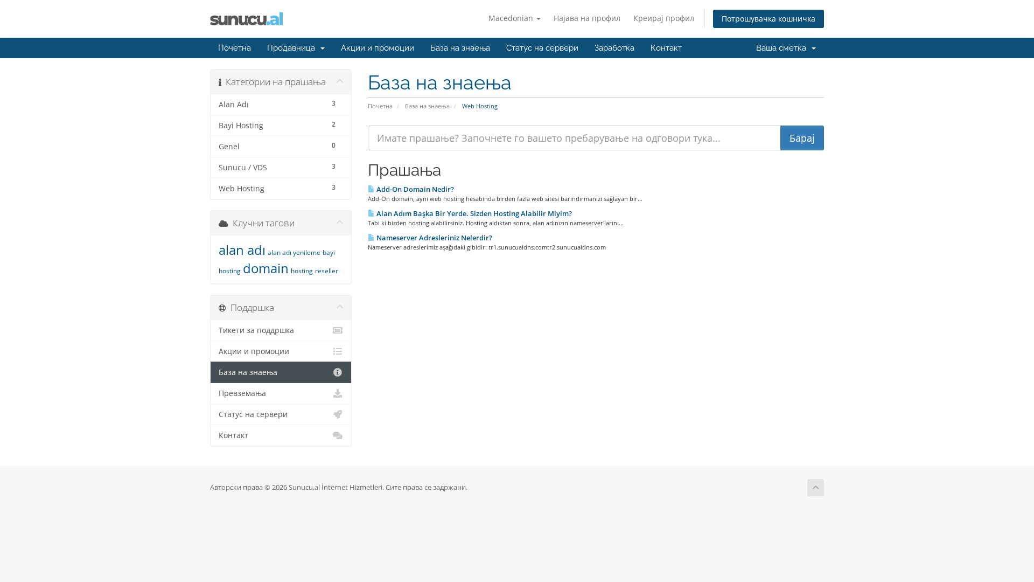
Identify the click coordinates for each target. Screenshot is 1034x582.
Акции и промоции (377, 48)
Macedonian (511, 18)
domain (266, 268)
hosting (302, 270)
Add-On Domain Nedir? (414, 189)
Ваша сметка (783, 48)
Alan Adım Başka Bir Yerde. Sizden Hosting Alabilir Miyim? (473, 213)
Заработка (614, 48)
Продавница (293, 48)
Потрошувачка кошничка (768, 18)
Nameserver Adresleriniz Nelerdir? (433, 237)
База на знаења (460, 48)
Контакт (666, 48)
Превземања (242, 393)
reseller (326, 270)
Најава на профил (587, 18)
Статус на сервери (542, 48)
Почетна (234, 48)
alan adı (242, 250)
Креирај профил (663, 18)
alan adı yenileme (294, 252)
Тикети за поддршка (256, 330)
